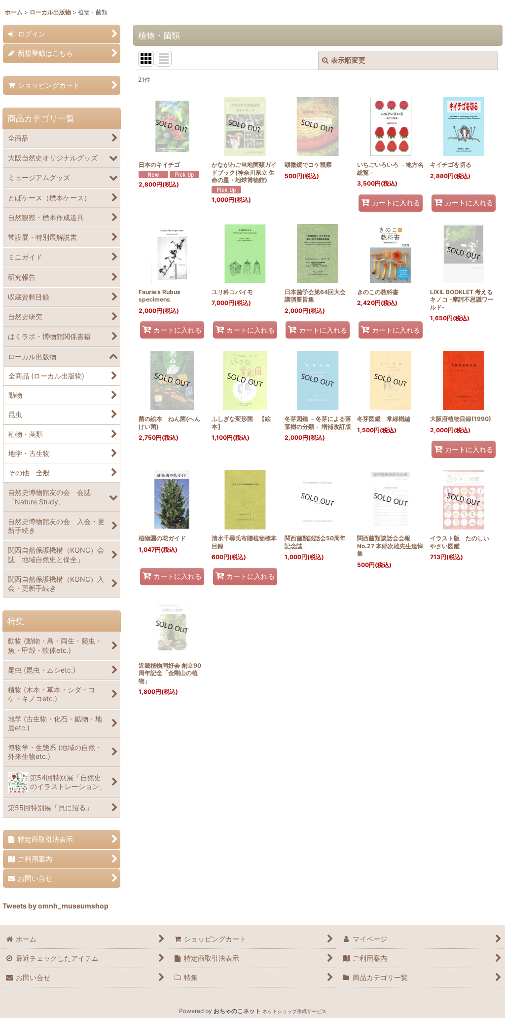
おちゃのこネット (237, 1011)
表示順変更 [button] (348, 60)
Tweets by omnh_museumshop (55, 906)
